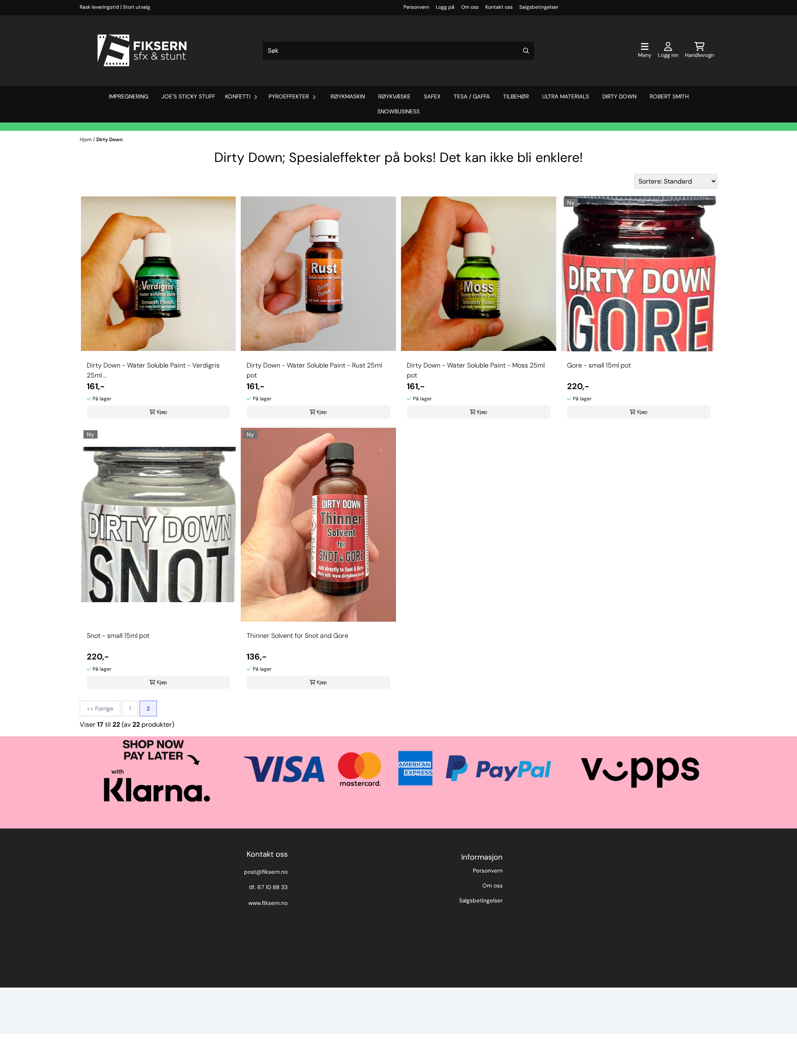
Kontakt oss (499, 7)
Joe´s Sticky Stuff (188, 96)
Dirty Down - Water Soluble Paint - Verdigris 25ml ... (153, 370)
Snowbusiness (398, 111)
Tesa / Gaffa (472, 96)
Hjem (86, 139)
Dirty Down (619, 96)
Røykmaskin (347, 96)
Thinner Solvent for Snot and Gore (297, 635)
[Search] (526, 51)
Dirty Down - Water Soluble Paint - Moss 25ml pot (476, 370)
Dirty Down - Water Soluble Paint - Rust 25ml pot (314, 370)
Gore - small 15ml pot (599, 365)
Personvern (416, 7)
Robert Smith (669, 96)
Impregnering (128, 96)
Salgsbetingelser (538, 7)
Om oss (470, 7)
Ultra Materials (565, 96)
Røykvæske (394, 96)
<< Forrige (100, 708)
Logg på (445, 7)
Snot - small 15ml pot (118, 635)
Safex (432, 96)
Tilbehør (516, 96)
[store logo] (142, 51)
